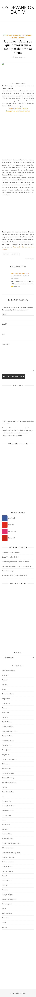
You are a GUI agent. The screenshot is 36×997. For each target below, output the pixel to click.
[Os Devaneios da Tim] (6, 25)
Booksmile (5, 708)
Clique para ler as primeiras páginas (18, 111)
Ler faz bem (15, 254)
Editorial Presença (8, 778)
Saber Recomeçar (8, 571)
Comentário (6, 344)
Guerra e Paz (6, 801)
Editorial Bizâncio (8, 773)
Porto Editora (6, 880)
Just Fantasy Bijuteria (20, 273)
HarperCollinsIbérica (9, 806)
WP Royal (23, 993)
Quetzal (4, 885)
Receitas (5, 890)
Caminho (16, 35)
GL (3, 796)
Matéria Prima (7, 834)
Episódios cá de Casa (9, 782)
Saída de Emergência (9, 899)
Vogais (4, 927)
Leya (3, 820)
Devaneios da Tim (8, 740)
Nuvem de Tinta (7, 838)
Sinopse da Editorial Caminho (18, 108)
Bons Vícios (6, 703)
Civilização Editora (8, 726)
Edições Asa (6, 754)
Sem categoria (7, 904)
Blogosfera (6, 698)
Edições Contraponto (9, 759)
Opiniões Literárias (18, 38)
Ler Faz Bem (27, 35)
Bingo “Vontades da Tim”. (10, 557)
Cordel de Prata (7, 736)
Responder (15, 278)
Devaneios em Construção (11, 552)
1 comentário (29, 259)
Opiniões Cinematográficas (11, 852)
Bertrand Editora (8, 694)
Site (3, 334)
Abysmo (5, 680)
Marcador (5, 829)
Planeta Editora (7, 871)
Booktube (7, 35)
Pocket (4, 876)
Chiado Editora (7, 722)
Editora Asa (6, 764)
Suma (4, 908)
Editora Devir (6, 768)
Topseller (5, 918)
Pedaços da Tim (7, 862)
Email (4, 324)
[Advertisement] (18, 952)
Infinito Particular (8, 810)
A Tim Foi (5, 675)
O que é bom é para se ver (11, 843)
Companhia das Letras (9, 731)
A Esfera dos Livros (8, 671)
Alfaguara (5, 684)
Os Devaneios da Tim (18, 9)
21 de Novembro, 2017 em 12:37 (20, 275)
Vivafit (4, 922)
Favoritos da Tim (8, 792)
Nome (4, 314)
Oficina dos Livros (8, 848)
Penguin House (7, 866)
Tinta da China (7, 913)
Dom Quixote (6, 750)
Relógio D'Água (7, 894)
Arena (4, 689)
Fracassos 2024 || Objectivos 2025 (14, 575)
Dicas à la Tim (6, 745)
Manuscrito (6, 824)
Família (4, 787)
